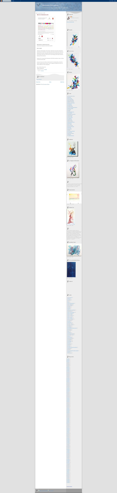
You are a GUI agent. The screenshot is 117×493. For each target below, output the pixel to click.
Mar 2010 (68, 435)
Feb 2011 (68, 424)
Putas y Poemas (70, 125)
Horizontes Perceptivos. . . (51, 5)
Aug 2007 (68, 470)
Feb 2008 (68, 463)
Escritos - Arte (70, 323)
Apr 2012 (68, 411)
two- (72, 16)
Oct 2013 (68, 397)
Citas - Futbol (70, 314)
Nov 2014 (68, 384)
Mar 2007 (68, 475)
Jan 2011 (68, 425)
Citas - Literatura (70, 315)
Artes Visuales (70, 305)
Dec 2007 (68, 465)
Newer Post (38, 81)
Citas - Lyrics (70, 316)
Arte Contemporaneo (71, 303)
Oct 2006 (68, 481)
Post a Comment (39, 79)
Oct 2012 (68, 404)
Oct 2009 (68, 441)
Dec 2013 (68, 395)
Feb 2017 (68, 362)
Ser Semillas (70, 128)
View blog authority (69, 486)
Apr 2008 (68, 461)
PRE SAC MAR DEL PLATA (42, 14)
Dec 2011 (68, 415)
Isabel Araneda (70, 115)
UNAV (69, 349)
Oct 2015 (68, 373)
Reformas (69, 348)
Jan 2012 (68, 414)
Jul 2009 (68, 444)
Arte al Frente (70, 98)
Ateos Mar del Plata (71, 100)
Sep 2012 (68, 405)
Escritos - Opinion (70, 324)
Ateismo (69, 307)
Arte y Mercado (70, 304)
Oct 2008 (68, 454)
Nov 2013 (68, 396)
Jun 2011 (68, 421)
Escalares (69, 109)
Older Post (62, 81)
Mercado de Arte (70, 338)
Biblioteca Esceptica (71, 101)
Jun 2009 (68, 445)
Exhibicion (69, 325)
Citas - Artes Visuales (71, 312)
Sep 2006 (68, 482)
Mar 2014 (68, 392)
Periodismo (69, 343)
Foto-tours (69, 330)
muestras (42, 70)
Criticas (69, 321)
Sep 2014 (68, 386)
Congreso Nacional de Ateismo (72, 107)
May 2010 (68, 433)
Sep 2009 (68, 442)
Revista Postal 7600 (71, 126)
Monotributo (70, 339)
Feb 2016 (68, 368)
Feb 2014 (68, 393)
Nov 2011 (68, 416)
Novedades (69, 341)
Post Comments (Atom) (45, 84)
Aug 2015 (68, 375)
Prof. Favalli (70, 124)
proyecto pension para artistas (72, 347)
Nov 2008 (68, 453)
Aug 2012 (68, 406)
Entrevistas (69, 322)
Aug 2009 (68, 443)
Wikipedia (69, 134)
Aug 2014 (68, 387)
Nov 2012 (68, 403)
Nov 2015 (68, 372)
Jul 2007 (68, 471)
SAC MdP (69, 127)
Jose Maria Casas (70, 334)
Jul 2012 (68, 407)
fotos (69, 331)
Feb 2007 (68, 476)
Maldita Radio (70, 119)
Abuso (69, 298)
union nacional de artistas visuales (73, 350)
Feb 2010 (68, 436)
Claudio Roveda (70, 106)
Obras (69, 342)
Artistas (69, 306)
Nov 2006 (68, 480)
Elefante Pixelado (70, 108)
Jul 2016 (68, 366)
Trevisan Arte (70, 132)
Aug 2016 (68, 365)
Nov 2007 (68, 466)
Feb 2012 (68, 413)
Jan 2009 (68, 451)
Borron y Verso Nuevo (71, 102)
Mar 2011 (68, 423)
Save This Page (51, 490)
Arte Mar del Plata (70, 99)
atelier (69, 308)
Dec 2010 (68, 426)
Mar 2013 (68, 401)
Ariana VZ (69, 97)
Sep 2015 (68, 374)
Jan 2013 (68, 402)
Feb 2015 (68, 382)
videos (69, 351)
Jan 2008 (68, 464)
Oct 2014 (68, 385)
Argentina (69, 299)
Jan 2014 (68, 394)
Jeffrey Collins (70, 116)
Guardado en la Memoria (71, 114)
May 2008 (68, 460)
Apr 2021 (68, 358)
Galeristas (69, 332)
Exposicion (69, 329)
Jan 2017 (68, 363)
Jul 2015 (68, 376)
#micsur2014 (70, 297)
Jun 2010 (68, 432)
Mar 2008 (68, 462)
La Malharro (70, 118)
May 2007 (68, 473)
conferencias (70, 320)
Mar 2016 (68, 367)
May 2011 (68, 422)
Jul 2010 (68, 431)
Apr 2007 (68, 474)
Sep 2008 (68, 455)
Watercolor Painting (71, 133)
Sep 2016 (68, 364)
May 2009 (68, 446)
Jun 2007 (68, 472)
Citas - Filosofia (70, 313)
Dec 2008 (68, 452)
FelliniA (69, 110)
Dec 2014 (68, 383)
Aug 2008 (68, 456)
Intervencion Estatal (71, 333)
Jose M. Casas (70, 117)
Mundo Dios (70, 123)
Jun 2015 (68, 377)
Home (50, 81)
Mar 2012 (68, 412)
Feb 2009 (68, 450)
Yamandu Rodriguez (71, 135)
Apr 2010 (68, 434)
